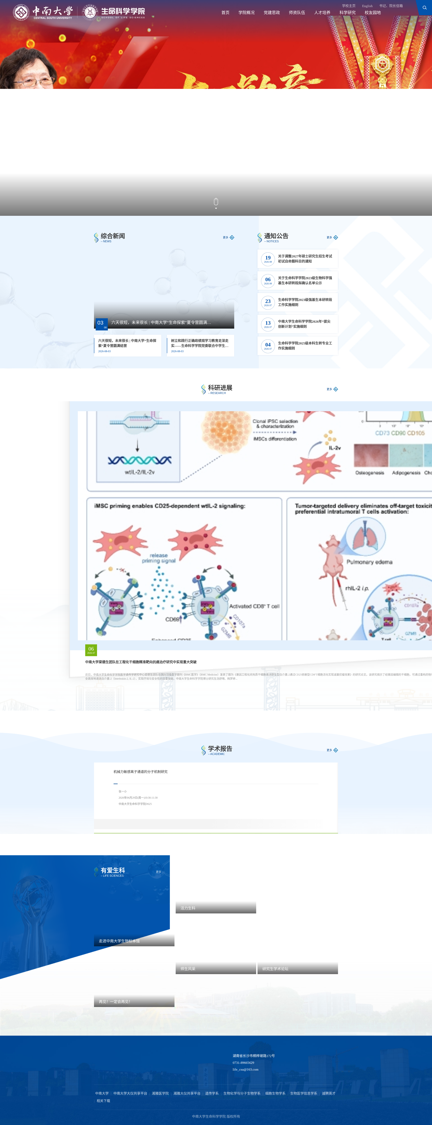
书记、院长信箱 (391, 6)
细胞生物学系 (275, 1093)
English (367, 6)
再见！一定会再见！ (115, 1002)
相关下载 (103, 1101)
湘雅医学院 (160, 1093)
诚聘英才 (328, 1093)
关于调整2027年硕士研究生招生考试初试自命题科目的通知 (305, 258)
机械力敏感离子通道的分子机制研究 (141, 772)
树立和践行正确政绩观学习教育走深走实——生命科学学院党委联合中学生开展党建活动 (199, 343)
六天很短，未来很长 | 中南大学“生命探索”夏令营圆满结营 (162, 322)
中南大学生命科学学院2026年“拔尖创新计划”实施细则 (304, 324)
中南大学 (102, 1093)
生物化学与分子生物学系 (242, 1093)
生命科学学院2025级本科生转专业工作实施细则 (305, 345)
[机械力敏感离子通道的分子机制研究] (309, 820)
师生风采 (188, 969)
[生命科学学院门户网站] (79, 12)
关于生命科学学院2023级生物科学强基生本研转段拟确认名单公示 (305, 280)
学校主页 (349, 6)
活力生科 (188, 908)
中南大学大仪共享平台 (130, 1093)
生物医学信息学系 (303, 1093)
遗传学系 (212, 1093)
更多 (225, 237)
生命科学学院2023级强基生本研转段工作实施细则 (305, 302)
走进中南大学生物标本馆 (119, 941)
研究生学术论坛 (275, 969)
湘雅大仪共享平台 (186, 1093)
